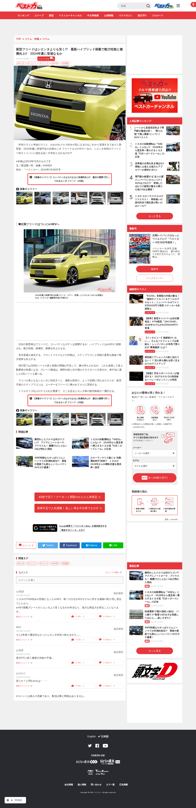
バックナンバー (154, 278)
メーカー (137, 447)
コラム (46, 38)
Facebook (97, 746)
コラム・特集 (32, 38)
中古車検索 (93, 15)
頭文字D (142, 15)
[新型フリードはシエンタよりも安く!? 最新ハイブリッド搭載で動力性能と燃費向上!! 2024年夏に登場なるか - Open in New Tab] (70, 103)
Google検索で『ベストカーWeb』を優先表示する (83, 525)
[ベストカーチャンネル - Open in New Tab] (155, 95)
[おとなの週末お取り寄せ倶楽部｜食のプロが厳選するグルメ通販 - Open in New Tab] (87, 762)
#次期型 (65, 63)
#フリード (44, 63)
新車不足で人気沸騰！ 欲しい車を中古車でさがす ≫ (69, 508)
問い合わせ (96, 784)
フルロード (157, 15)
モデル (136, 460)
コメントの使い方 (113, 572)
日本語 (105, 736)
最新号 (154, 269)
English (91, 736)
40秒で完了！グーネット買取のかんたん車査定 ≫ (70, 497)
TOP (18, 38)
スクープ (39, 15)
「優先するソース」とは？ (72, 530)
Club (163, 5)
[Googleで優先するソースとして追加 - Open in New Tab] (45, 528)
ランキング (23, 15)
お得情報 (108, 15)
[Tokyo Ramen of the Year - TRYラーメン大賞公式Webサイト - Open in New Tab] (98, 773)
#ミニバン (32, 63)
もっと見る (155, 216)
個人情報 (82, 784)
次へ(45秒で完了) (155, 477)
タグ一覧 (110, 784)
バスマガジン (125, 15)
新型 (51, 15)
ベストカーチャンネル (70, 15)
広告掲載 (123, 784)
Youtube (105, 746)
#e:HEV (55, 63)
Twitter (90, 745)
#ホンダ (20, 63)
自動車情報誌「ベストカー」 (28, 6)
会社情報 (68, 784)
